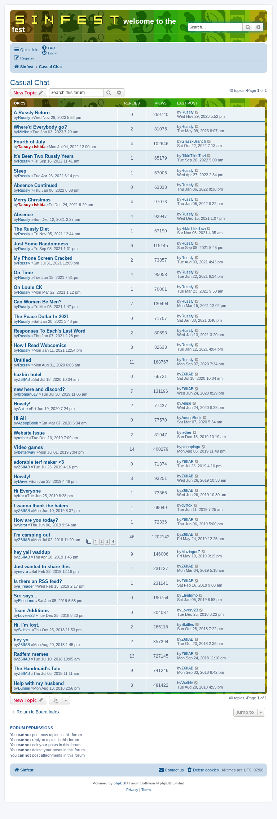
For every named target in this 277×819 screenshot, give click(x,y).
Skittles (24, 630)
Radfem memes (31, 654)
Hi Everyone (27, 491)
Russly (24, 117)
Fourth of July (29, 141)
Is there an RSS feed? (38, 581)
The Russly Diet (31, 229)
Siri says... (26, 595)
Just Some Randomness (41, 243)
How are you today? (36, 520)
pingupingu (190, 447)
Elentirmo (26, 600)
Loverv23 (26, 615)
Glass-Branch (193, 141)
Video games (28, 447)
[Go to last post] (197, 112)
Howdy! (22, 403)
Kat (21, 496)
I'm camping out (32, 535)
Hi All (20, 418)
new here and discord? (39, 389)
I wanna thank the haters (41, 505)
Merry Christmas (32, 199)
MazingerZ (190, 551)
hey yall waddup (32, 552)
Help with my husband (39, 683)
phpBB (119, 783)
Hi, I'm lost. (26, 625)
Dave (22, 481)
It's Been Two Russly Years (44, 156)
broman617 (28, 394)
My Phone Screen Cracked (43, 258)
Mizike (23, 132)
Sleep (20, 171)
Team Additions (31, 610)
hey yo (21, 639)
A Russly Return (32, 112)
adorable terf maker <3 (39, 462)
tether (23, 438)
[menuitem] (48, 47)
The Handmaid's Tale (37, 668)
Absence (23, 214)
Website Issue (29, 433)
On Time (23, 272)
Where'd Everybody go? (40, 127)
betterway (26, 452)
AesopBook (28, 423)
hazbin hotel (27, 374)
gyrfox (187, 505)
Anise (23, 408)
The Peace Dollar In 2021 (41, 316)
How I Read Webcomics (40, 345)
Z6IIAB (24, 379)
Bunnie (24, 688)
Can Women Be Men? (38, 301)
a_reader (26, 586)
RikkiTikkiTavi (193, 155)
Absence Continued (35, 185)
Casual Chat (29, 82)
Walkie (187, 683)
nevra (23, 571)
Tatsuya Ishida (31, 146)
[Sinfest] (67, 18)
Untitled (22, 360)
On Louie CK (28, 287)
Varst (22, 525)
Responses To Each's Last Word (49, 331)
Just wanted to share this (42, 566)
